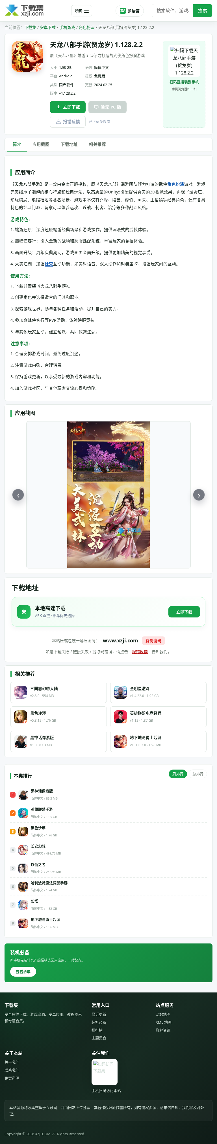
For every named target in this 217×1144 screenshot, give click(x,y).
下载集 (30, 27)
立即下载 (71, 107)
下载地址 (69, 144)
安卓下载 (48, 27)
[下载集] (36, 10)
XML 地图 (164, 1022)
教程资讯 (163, 1030)
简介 (17, 144)
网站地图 (163, 1014)
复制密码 (153, 640)
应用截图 (40, 144)
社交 (49, 264)
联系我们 (12, 1070)
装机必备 (99, 1022)
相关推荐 (97, 144)
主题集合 (99, 1037)
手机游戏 (67, 27)
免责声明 (12, 1078)
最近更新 (99, 1014)
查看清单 (23, 971)
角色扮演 (87, 27)
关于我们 (12, 1062)
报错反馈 (71, 121)
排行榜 (97, 1030)
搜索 (202, 10)
